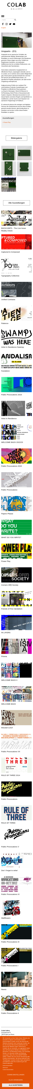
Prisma (4, 656)
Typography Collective (10, 276)
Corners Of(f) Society (9, 585)
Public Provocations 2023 (11, 395)
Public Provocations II (10, 1013)
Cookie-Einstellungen (15, 1074)
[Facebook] (2, 24)
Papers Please (7, 514)
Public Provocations (9, 490)
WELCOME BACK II (9, 680)
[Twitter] (10, 24)
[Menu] (3, 16)
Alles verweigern (16, 1080)
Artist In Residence (9, 418)
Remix (3, 989)
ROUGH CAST (7, 728)
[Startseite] (16, 6)
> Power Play (7, 122)
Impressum (5, 1067)
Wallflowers (5, 918)
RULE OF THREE (8, 823)
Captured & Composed (10, 252)
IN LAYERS (5, 633)
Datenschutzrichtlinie (7, 1065)
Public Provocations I (9, 966)
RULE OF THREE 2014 (10, 775)
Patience (4, 323)
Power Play (5, 561)
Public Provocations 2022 (11, 466)
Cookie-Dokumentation (8, 1069)
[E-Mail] (14, 24)
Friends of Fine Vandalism (11, 609)
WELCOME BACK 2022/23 (12, 442)
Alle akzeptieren (16, 1085)
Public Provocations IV (10, 894)
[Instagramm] (6, 24)
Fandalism (5, 371)
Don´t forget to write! (9, 870)
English (3, 27)
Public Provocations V (10, 847)
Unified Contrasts (8, 299)
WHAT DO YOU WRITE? (11, 537)
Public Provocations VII (10, 751)
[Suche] (15, 19)
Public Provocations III (10, 942)
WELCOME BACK (8, 704)
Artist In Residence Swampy (12, 347)
